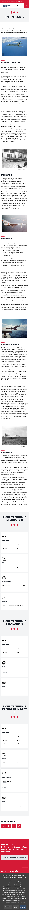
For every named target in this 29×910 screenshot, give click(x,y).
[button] (14, 47)
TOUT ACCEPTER (23, 906)
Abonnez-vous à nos (13, 857)
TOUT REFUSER (16, 906)
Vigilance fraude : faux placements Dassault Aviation (12, 1)
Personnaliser (8, 906)
